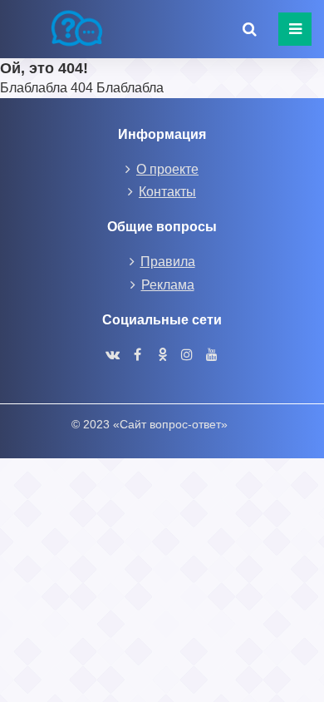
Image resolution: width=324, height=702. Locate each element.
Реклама (167, 285)
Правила (167, 262)
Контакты (167, 192)
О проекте (167, 169)
